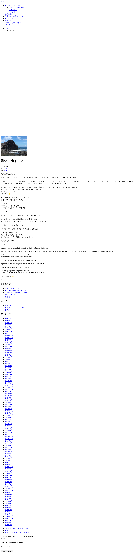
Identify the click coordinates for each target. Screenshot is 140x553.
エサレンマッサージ (16, 7)
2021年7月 (8, 447)
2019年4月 (8, 505)
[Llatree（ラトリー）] (70, 2)
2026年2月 (8, 329)
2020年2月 (8, 484)
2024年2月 (8, 381)
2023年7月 (8, 396)
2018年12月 (9, 514)
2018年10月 (9, 518)
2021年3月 (8, 456)
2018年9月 (8, 520)
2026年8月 (8, 318)
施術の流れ (9, 14)
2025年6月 (8, 346)
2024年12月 (9, 359)
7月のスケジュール (12, 295)
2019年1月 (8, 512)
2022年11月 (9, 413)
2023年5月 (8, 400)
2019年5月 (8, 503)
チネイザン (13, 10)
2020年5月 (8, 477)
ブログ (5, 168)
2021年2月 (8, 458)
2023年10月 (9, 389)
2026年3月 (8, 327)
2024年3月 (8, 379)
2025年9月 (8, 340)
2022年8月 (8, 419)
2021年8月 (8, 445)
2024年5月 (8, 374)
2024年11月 (9, 361)
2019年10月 (9, 492)
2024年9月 (8, 366)
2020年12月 (9, 462)
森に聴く (8, 297)
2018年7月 (8, 525)
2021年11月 (9, 439)
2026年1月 (8, 331)
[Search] (10, 280)
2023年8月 (8, 394)
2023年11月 (9, 387)
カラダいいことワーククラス (15, 308)
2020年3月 (8, 482)
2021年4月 (8, 454)
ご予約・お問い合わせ (13, 23)
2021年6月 (8, 449)
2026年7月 (8, 320)
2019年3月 (8, 507)
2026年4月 (8, 325)
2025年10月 (9, 338)
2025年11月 (9, 336)
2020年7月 (8, 473)
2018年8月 (8, 523)
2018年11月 (9, 516)
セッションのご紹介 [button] (12, 5)
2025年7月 (8, 344)
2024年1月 (8, 383)
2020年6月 (8, 475)
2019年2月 (8, 510)
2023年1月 (8, 409)
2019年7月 (8, 499)
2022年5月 (8, 426)
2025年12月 (9, 333)
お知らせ (8, 20)
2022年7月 (8, 422)
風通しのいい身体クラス (14, 16)
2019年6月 (8, 501)
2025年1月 (8, 357)
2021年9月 (8, 443)
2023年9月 (8, 391)
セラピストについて (12, 18)
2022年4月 (8, 428)
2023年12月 (9, 385)
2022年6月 (8, 424)
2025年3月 (8, 353)
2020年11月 (9, 464)
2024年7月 (8, 370)
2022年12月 (9, 411)
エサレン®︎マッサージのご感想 (16, 292)
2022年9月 (8, 417)
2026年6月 (8, 323)
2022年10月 (9, 415)
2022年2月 (8, 432)
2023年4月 (8, 402)
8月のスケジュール (12, 288)
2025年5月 (8, 348)
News (7, 531)
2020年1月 (8, 486)
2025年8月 (8, 342)
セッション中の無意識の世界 (15, 290)
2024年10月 (9, 363)
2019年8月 (8, 497)
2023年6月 (8, 398)
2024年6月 (8, 372)
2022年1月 (8, 434)
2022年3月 (8, 430)
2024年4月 (8, 376)
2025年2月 (8, 355)
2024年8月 (8, 368)
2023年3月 (8, 404)
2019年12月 (9, 488)
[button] (7, 28)
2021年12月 (9, 437)
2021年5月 (8, 452)
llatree (5, 170)
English (7, 25)
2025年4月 (8, 351)
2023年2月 (8, 406)
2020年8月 (8, 471)
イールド (12, 12)
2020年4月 (8, 480)
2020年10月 (9, 467)
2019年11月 (9, 490)
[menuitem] (72, 9)
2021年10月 (9, 441)
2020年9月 (8, 469)
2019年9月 (8, 495)
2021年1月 (8, 460)
